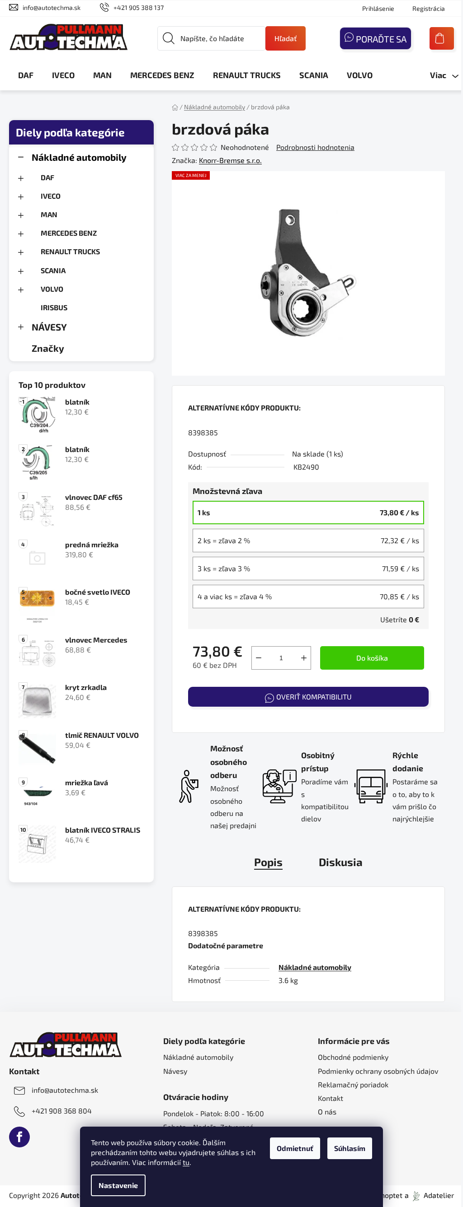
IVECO (51, 195)
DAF (47, 177)
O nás (327, 1111)
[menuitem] (26, 75)
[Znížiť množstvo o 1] (258, 658)
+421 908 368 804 (62, 1110)
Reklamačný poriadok (353, 1084)
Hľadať (285, 38)
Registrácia (428, 8)
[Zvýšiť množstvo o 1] (304, 658)
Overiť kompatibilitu (314, 696)
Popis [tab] (268, 861)
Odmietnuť (295, 1148)
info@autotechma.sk (51, 7)
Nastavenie (118, 1185)
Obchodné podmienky (353, 1057)
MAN (49, 214)
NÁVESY (49, 326)
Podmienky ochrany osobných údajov (378, 1071)
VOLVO (52, 288)
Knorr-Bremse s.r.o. (230, 160)
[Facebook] (19, 1137)
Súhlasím (349, 1148)
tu (186, 1162)
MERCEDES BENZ (69, 232)
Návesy (175, 1071)
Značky (48, 348)
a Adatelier (429, 1195)
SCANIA (53, 270)
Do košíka (372, 657)
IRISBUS (54, 307)
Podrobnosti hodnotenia (315, 147)
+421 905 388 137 (138, 7)
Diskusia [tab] (341, 861)
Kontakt (330, 1098)
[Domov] (175, 107)
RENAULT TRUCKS (70, 251)
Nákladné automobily (79, 157)
